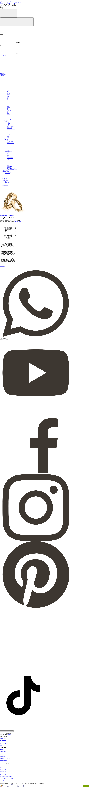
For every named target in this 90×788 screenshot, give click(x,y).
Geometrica (8, 164)
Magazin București (8, 172)
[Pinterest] (35, 607)
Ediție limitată (9, 167)
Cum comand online (17, 221)
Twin (7, 98)
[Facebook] (35, 473)
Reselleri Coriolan (3, 743)
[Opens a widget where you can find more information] (86, 786)
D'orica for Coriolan (10, 166)
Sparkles (8, 101)
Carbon (8, 89)
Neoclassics (9, 110)
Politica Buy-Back (3, 771)
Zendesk (9, 734)
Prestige (8, 109)
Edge (7, 91)
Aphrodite (8, 134)
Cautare (1, 7)
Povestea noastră (3, 738)
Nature (8, 111)
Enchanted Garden (10, 161)
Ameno (8, 87)
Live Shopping (4, 178)
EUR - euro (4, 55)
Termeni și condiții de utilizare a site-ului (7, 780)
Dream (8, 105)
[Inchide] (25, 21)
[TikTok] (23, 716)
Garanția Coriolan (3, 751)
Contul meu (2, 73)
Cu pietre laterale (9, 128)
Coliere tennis (11, 144)
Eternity (8, 113)
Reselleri (3, 179)
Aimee (8, 133)
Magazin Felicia (7, 173)
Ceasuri (8, 146)
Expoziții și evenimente (4, 741)
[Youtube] (35, 406)
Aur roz (8, 118)
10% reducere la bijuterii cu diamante (6, 0)
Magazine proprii (3, 740)
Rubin (8, 153)
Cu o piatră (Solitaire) (10, 126)
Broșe (8, 148)
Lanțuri (8, 150)
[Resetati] (8, 21)
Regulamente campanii (4, 767)
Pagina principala (5, 185)
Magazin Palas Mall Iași (8, 176)
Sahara (8, 97)
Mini (7, 112)
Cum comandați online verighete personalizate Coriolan (9, 267)
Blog (3, 183)
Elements (8, 104)
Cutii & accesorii (5, 180)
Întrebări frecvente (3, 754)
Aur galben (8, 116)
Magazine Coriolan (5, 171)
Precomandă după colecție (9, 86)
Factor (8, 92)
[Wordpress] (35, 674)
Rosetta (8, 163)
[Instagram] (35, 540)
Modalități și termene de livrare (5, 758)
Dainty (8, 165)
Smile (8, 103)
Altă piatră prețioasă (10, 157)
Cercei (8, 142)
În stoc (6, 121)
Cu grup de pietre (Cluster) (11, 129)
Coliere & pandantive (10, 143)
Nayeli (8, 132)
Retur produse (2, 756)
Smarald (8, 155)
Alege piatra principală (8, 151)
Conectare (2, 75)
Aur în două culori (10, 119)
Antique (8, 88)
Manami (8, 137)
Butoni (8, 149)
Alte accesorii (7, 182)
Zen (7, 99)
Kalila (8, 136)
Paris (7, 95)
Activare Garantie (3, 74)
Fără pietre (8, 159)
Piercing (8, 147)
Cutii (5, 181)
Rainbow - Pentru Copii (11, 168)
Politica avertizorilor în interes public (6, 776)
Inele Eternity (11, 141)
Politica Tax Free (3, 769)
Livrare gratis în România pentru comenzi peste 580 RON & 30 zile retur (12, 2)
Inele (7, 140)
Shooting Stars (9, 107)
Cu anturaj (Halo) (9, 127)
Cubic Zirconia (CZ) (10, 158)
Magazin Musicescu (8, 175)
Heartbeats (8, 93)
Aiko (7, 135)
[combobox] (5, 8)
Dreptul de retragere (3, 781)
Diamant (8, 152)
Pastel (8, 96)
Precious (8, 108)
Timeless (8, 162)
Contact (1, 749)
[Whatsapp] (35, 336)
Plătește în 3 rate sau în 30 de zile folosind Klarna (8, 3)
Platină (8, 125)
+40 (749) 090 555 (5, 170)
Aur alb (8, 117)
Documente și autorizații (4, 765)
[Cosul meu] (8, 83)
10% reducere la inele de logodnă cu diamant (7, 1)
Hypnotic (8, 94)
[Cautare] (8, 13)
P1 (15, 230)
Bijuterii (3, 138)
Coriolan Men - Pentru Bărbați (12, 169)
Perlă (7, 156)
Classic (8, 90)
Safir (7, 154)
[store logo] (8, 5)
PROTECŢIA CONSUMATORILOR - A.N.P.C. (8, 761)
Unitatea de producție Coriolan (10, 177)
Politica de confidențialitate (4, 774)
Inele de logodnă (5, 120)
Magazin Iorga (7, 174)
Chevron (8, 114)
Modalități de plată (3, 760)
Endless (8, 106)
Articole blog (2, 266)
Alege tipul (6, 139)
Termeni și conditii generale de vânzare (6, 778)
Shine (8, 102)
